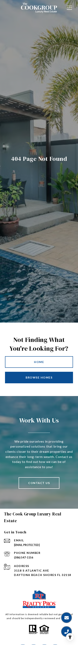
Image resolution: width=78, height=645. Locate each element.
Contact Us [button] (39, 483)
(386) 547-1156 (23, 557)
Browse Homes (39, 377)
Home (39, 362)
